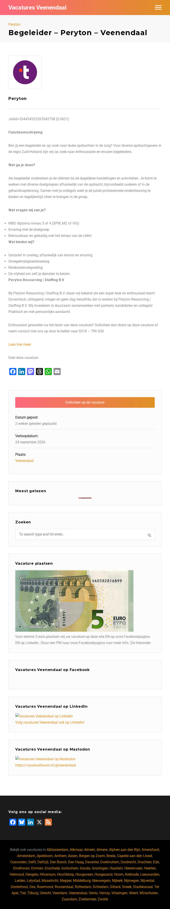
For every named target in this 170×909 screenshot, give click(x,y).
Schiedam (100, 887)
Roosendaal (64, 887)
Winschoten (148, 893)
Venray (104, 893)
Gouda (85, 868)
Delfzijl (42, 862)
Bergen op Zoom (92, 856)
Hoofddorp (65, 874)
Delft (32, 862)
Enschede (52, 868)
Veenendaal (24, 461)
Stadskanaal (143, 887)
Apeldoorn (45, 856)
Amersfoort (150, 850)
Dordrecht (128, 862)
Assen (72, 856)
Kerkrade (132, 874)
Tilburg (32, 893)
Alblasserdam (57, 850)
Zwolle (103, 899)
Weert (133, 893)
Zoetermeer (87, 899)
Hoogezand (103, 874)
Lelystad (33, 881)
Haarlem (116, 868)
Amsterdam (26, 856)
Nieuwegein (101, 881)
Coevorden (18, 862)
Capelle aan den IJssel (134, 856)
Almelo (89, 850)
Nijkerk (117, 881)
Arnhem (60, 856)
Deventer (92, 862)
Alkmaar (76, 850)
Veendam (59, 893)
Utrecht (45, 893)
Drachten (144, 862)
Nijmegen (131, 881)
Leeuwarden (149, 874)
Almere (102, 850)
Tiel (23, 893)
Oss (32, 887)
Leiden (20, 881)
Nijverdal (147, 881)
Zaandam (69, 899)
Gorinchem (69, 868)
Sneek (126, 887)
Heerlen (150, 868)
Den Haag (76, 862)
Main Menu (158, 7)
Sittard (115, 887)
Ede (156, 862)
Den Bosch (58, 862)
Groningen (100, 868)
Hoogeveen (84, 874)
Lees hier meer (19, 344)
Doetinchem (109, 862)
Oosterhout (19, 887)
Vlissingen (119, 893)
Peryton (14, 24)
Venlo (93, 893)
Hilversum (48, 874)
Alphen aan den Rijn (124, 850)
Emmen (37, 868)
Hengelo (31, 874)
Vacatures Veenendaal (37, 7)
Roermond (45, 887)
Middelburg (82, 881)
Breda (111, 856)
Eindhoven (21, 868)
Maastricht (50, 881)
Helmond (17, 874)
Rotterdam (83, 887)
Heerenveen (133, 868)
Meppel (65, 881)
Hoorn (119, 874)
